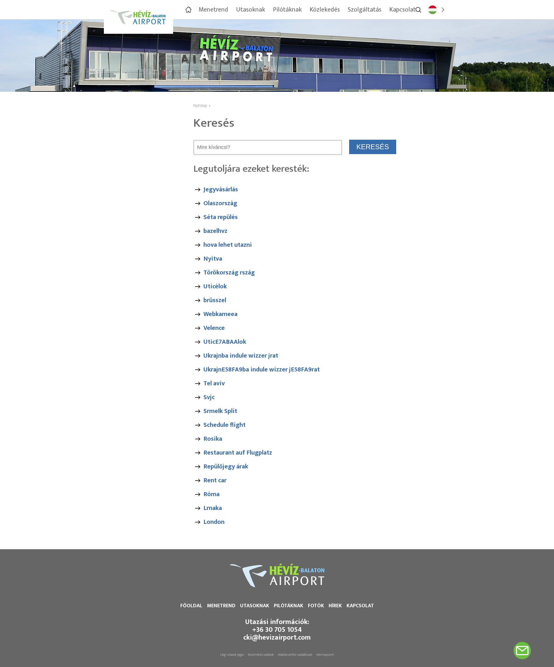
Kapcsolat (360, 605)
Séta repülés (220, 217)
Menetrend (221, 605)
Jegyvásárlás (220, 189)
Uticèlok (215, 286)
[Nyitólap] (188, 10)
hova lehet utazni (227, 245)
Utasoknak (254, 605)
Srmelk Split (220, 411)
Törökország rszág (229, 272)
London (213, 522)
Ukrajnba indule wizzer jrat (240, 355)
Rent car (215, 480)
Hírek (335, 605)
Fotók (316, 605)
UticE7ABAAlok (224, 342)
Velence (214, 328)
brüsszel (214, 300)
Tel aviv (214, 383)
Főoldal (191, 605)
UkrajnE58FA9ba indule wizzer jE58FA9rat (261, 369)
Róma (211, 494)
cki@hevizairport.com (277, 637)
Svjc (209, 397)
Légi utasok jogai (232, 654)
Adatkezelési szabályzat (295, 654)
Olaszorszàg (220, 203)
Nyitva (212, 258)
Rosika (212, 439)
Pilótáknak (288, 605)
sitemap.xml (325, 654)
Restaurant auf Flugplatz (237, 452)
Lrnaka (212, 508)
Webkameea (220, 314)
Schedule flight (224, 425)
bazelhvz (215, 231)
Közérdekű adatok (261, 654)
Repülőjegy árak (225, 466)
